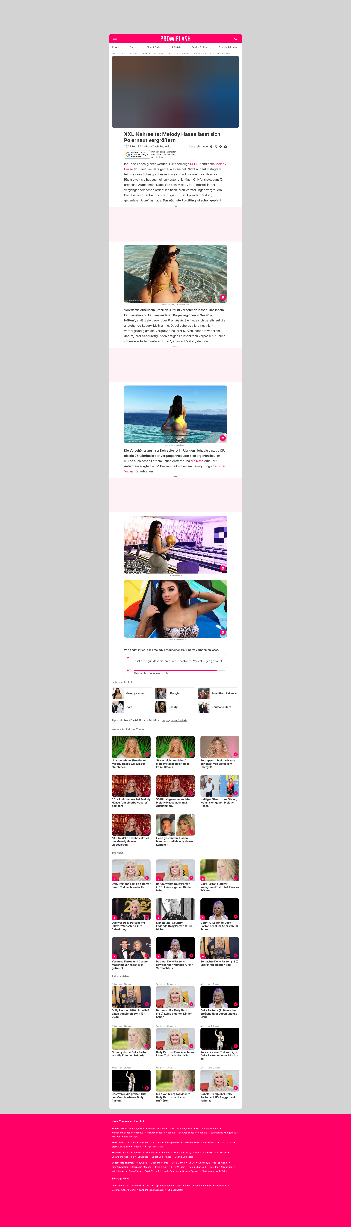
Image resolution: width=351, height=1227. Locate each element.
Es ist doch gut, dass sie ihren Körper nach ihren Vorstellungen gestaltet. (178, 661)
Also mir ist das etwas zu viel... (152, 673)
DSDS (194, 164)
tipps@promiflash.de (174, 720)
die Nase (197, 461)
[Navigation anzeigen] (115, 39)
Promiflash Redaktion (158, 146)
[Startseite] (175, 38)
